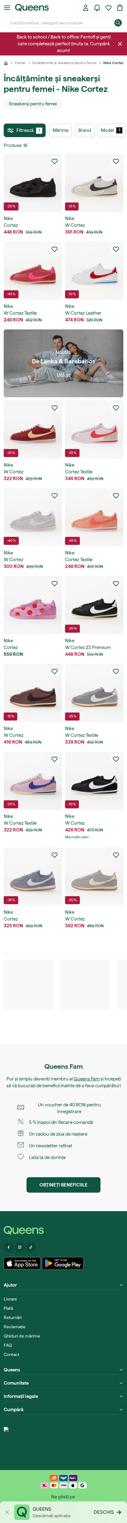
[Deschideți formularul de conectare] (85, 7)
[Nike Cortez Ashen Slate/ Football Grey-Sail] (33, 876)
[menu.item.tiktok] (31, 1247)
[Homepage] (63, 1230)
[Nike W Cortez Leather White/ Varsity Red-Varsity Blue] (94, 271)
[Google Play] (63, 1263)
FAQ (8, 1345)
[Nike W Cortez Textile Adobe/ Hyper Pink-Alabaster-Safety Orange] (33, 271)
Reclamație (15, 1326)
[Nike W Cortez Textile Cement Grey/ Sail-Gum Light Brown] (94, 693)
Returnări (13, 1317)
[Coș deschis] (120, 7)
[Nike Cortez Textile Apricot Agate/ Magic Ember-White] (94, 517)
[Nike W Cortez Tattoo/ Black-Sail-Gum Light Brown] (33, 693)
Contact (11, 1354)
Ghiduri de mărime (22, 1335)
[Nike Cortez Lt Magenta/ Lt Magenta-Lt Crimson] (33, 605)
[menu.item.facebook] (9, 1247)
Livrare (10, 1298)
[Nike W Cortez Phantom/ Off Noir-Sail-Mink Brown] (94, 183)
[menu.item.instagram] (20, 1247)
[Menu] (7, 7)
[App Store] (22, 1263)
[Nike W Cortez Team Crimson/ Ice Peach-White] (33, 429)
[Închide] (120, 44)
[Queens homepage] (32, 7)
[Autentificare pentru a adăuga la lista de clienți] (54, 161)
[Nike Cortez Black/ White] (94, 781)
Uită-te (64, 375)
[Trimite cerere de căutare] (118, 23)
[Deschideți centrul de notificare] (97, 7)
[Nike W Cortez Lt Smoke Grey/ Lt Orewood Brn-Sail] (94, 876)
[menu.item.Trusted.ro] (28, 1442)
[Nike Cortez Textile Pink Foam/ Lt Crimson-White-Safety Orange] (94, 429)
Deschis (104, 1512)
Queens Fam (87, 1079)
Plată (8, 1308)
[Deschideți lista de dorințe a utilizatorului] (108, 7)
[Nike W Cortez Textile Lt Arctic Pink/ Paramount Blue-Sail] (33, 781)
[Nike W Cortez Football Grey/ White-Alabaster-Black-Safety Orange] (33, 517)
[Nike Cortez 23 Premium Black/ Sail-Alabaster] (94, 605)
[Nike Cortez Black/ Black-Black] (33, 183)
